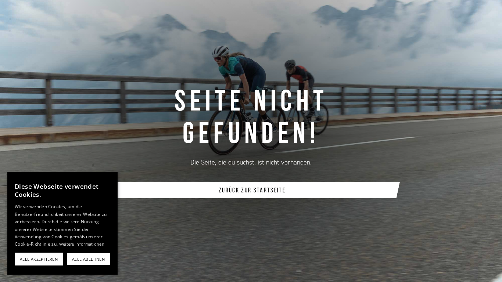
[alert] (62, 223)
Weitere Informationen (81, 244)
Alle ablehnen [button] (88, 259)
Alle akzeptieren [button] (39, 259)
